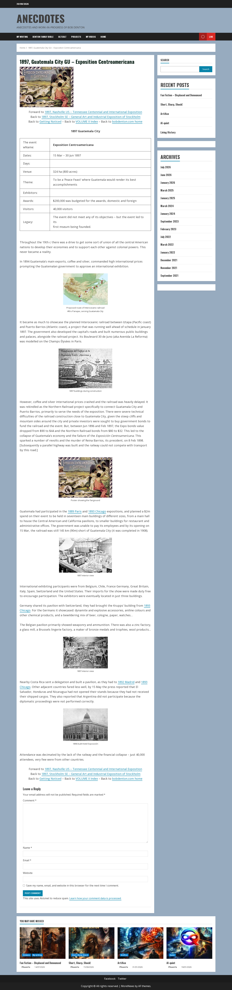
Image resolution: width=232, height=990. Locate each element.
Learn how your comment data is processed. (95, 898)
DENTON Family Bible (43, 36)
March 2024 (167, 206)
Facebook (110, 978)
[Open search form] (196, 37)
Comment (29, 800)
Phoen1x (26, 967)
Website (28, 873)
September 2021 (169, 275)
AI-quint (165, 123)
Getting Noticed (50, 121)
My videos (91, 36)
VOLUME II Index (87, 121)
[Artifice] (140, 943)
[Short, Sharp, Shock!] (91, 943)
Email (27, 860)
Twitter (122, 978)
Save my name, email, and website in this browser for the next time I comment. (72, 885)
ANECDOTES (41, 18)
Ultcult (62, 36)
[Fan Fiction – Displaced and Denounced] (42, 943)
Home (103, 36)
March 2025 (167, 190)
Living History (168, 132)
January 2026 (168, 183)
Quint (172, 955)
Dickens (26, 955)
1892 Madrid (126, 682)
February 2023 (168, 229)
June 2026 (166, 175)
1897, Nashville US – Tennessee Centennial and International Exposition (93, 112)
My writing (37, 955)
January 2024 (168, 214)
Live (211, 36)
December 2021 (169, 260)
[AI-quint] (189, 943)
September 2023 (170, 221)
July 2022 (166, 237)
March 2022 (167, 244)
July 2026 (166, 167)
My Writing (22, 36)
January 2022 (168, 252)
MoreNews (127, 986)
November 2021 (169, 268)
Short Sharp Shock (80, 955)
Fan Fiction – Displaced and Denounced (181, 95)
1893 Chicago (97, 511)
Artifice (165, 114)
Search (165, 60)
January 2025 (168, 198)
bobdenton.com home (127, 121)
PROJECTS (76, 36)
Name (27, 847)
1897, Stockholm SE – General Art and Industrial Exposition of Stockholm (91, 117)
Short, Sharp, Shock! (172, 104)
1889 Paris (75, 511)
